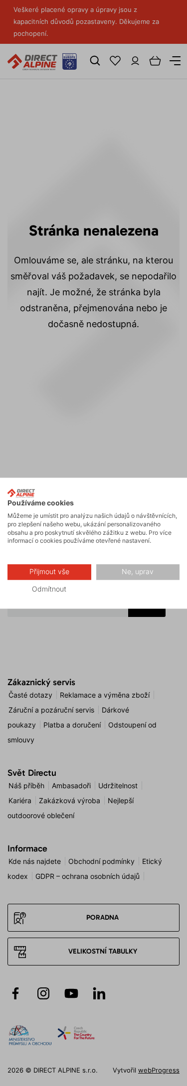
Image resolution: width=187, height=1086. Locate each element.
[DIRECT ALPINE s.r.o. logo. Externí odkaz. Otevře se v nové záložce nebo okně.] (21, 492)
